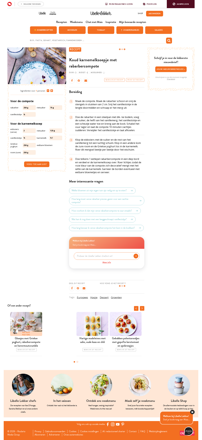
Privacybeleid (171, 79)
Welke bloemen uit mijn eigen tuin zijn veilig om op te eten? (99, 190)
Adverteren (54, 434)
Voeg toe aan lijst (37, 164)
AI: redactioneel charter (113, 431)
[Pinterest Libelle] (123, 424)
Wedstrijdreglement (158, 431)
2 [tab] (77, 362)
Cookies (72, 431)
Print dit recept (135, 80)
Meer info (106, 262)
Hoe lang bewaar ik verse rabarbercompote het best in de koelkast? (103, 228)
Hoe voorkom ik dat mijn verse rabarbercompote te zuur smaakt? (102, 210)
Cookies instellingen (89, 431)
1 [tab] (74, 362)
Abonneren (40, 434)
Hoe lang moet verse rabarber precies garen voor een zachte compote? (100, 200)
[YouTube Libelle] (117, 424)
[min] (47, 90)
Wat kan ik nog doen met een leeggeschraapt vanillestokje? (99, 219)
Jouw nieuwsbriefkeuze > (171, 69)
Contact (133, 431)
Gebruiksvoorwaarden (55, 431)
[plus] (51, 90)
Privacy (38, 431)
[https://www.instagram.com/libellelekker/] (112, 424)
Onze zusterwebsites (73, 434)
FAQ (142, 431)
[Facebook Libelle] (107, 424)
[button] (181, 4)
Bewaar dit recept (114, 80)
